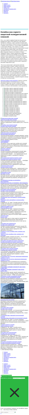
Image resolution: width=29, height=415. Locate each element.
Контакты (6, 10)
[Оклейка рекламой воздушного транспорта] (12, 240)
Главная (6, 3)
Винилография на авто (6, 207)
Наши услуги (7, 5)
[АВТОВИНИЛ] (5, 140)
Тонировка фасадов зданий (7, 299)
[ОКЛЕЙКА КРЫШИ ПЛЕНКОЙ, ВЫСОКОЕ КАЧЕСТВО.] (14, 268)
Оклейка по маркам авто (10, 9)
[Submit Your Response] (15, 412)
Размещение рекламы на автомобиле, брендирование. (14, 182)
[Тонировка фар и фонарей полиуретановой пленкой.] (14, 316)
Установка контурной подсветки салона (11, 159)
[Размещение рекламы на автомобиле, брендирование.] (14, 181)
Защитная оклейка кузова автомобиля (9, 80)
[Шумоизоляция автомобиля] (8, 132)
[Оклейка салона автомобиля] (8, 189)
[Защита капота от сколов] (7, 324)
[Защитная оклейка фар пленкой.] (9, 118)
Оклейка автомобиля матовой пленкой (10, 343)
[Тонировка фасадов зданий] (12, 298)
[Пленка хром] (4, 215)
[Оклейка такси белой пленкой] (9, 125)
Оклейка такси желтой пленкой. (9, 249)
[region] (14, 22)
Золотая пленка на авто (6, 167)
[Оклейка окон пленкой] (7, 307)
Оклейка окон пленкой (6, 308)
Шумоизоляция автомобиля (8, 134)
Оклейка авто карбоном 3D (7, 224)
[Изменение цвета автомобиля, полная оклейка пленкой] (14, 198)
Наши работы (7, 6)
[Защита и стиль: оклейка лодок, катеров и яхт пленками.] (14, 232)
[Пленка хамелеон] (6, 148)
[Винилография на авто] (7, 206)
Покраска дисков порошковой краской (10, 277)
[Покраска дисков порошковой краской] (11, 276)
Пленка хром (4, 217)
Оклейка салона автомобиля (8, 190)
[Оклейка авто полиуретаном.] (9, 332)
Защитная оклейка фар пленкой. (9, 119)
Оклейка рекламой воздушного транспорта (12, 242)
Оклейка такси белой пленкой (8, 126)
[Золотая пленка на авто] (7, 165)
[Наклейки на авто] (6, 172)
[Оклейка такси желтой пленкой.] (9, 248)
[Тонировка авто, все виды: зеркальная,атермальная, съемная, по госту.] (14, 257)
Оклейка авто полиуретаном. (8, 333)
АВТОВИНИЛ (4, 142)
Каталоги (6, 13)
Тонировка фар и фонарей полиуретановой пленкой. (14, 318)
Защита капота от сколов (7, 326)
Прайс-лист (6, 7)
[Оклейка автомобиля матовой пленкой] (11, 341)
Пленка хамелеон (5, 150)
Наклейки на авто (5, 173)
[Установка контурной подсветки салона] (11, 157)
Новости (6, 11)
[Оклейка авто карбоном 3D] (8, 223)
